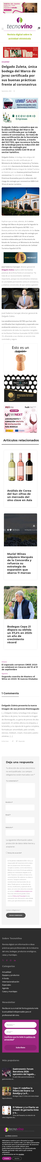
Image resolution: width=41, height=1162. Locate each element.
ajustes (21, 1154)
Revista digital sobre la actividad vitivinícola (19, 36)
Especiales (6, 985)
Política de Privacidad (19, 896)
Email (8, 815)
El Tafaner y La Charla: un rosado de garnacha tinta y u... (25, 1110)
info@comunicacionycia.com (23, 891)
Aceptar (6, 1158)
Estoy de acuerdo (15, 853)
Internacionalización (10, 981)
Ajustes (17, 1158)
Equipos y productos (10, 975)
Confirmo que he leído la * (19, 1038)
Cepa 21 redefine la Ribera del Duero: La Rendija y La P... (23, 1091)
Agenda (5, 988)
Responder (22, 741)
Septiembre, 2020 (6, 91)
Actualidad (5, 62)
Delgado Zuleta (8, 270)
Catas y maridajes (9, 991)
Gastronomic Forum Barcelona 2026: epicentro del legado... (24, 1072)
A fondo (5, 978)
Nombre (9, 802)
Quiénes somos (11, 1136)
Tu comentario (12, 781)
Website (9, 827)
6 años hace (5, 741)
